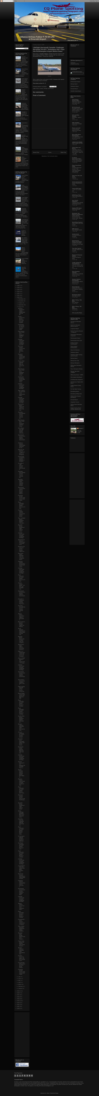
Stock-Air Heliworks (75, 350)
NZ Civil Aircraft (76, 107)
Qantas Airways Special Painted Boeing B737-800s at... (21, 773)
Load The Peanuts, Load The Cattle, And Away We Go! (77, 266)
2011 (18, 1006)
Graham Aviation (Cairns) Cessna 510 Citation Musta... (21, 513)
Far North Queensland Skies (76, 158)
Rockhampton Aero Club (76, 340)
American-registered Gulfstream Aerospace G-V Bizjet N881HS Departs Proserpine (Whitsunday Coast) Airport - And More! (22, 212)
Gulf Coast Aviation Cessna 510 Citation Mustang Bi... (21, 349)
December (20, 298)
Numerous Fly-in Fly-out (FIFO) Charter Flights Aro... (21, 549)
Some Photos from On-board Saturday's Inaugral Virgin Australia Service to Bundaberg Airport (22, 72)
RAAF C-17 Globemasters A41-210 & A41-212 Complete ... (21, 654)
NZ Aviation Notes (76, 294)
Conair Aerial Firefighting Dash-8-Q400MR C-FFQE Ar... (21, 459)
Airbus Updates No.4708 (77, 143)
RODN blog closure (76, 209)
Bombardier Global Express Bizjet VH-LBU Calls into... (21, 749)
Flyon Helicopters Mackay (76, 368)
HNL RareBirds (75, 122)
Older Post (63, 152)
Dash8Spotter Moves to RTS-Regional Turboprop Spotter (77, 289)
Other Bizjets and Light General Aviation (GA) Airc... (21, 430)
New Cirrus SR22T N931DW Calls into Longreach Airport (21, 556)
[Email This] (50, 86)
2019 (18, 990)
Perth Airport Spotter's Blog (75, 100)
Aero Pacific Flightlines (75, 201)
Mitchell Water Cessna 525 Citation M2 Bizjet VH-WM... (21, 696)
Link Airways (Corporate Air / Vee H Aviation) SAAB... (21, 327)
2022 (18, 293)
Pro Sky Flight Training (76, 389)
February (20, 986)
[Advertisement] (49, 139)
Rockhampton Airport (75, 81)
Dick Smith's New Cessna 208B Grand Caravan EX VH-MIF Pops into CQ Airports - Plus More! (22, 241)
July (19, 976)
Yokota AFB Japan (76, 188)
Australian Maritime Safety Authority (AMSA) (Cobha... (20, 482)
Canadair (41, 88)
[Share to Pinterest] (55, 86)
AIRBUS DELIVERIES (77, 142)
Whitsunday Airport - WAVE (77, 374)
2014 (18, 1000)
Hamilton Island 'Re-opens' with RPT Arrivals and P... (21, 958)
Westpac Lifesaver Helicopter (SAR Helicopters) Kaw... (21, 727)
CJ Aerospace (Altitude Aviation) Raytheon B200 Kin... (21, 839)
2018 (18, 992)
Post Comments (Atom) (52, 156)
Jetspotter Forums (75, 402)
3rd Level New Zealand (75, 115)
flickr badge (79, 71)
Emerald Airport (74, 88)
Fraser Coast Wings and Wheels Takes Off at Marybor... (21, 943)
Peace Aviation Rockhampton (74, 347)
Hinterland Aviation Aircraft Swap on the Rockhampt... (21, 798)
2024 (18, 289)
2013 (18, 1002)
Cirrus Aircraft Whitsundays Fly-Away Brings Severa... (21, 965)
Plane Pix (74, 177)
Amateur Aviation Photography (76, 280)
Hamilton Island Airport (76, 91)
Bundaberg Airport (75, 391)
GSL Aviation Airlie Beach (76, 377)
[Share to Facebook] (54, 86)
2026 (18, 285)
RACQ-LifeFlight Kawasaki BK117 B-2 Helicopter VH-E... (21, 814)
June (19, 978)
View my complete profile (79, 431)
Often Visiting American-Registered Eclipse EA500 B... (21, 929)
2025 (18, 287)
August (20, 306)
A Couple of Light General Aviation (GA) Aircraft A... (21, 466)
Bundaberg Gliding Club (76, 393)
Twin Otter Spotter (76, 248)
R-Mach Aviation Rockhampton (74, 343)
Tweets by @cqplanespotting (75, 63)
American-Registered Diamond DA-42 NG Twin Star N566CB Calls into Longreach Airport (22, 106)
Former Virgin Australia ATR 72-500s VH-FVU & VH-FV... (21, 364)
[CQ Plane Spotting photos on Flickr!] (77, 73)
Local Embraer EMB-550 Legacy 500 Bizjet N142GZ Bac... (21, 868)
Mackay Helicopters (75, 363)
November (20, 300)
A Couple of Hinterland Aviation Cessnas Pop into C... (21, 601)
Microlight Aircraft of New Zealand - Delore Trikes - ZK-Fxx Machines (77, 109)
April (19, 982)
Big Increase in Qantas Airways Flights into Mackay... (21, 624)
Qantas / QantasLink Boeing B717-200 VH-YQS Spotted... (21, 319)
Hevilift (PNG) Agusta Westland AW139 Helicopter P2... (21, 719)
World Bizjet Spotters (77, 222)
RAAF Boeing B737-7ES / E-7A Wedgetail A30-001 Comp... (21, 334)
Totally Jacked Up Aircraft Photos (76, 263)
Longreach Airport (75, 328)
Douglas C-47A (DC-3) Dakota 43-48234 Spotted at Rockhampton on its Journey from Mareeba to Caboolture (22, 116)
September (21, 304)
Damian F (81, 428)
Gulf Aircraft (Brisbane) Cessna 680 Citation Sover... (21, 379)
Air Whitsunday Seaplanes (77, 379)
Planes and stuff (76, 128)
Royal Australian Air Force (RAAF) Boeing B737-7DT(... (21, 830)
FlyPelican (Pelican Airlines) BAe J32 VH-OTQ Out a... (21, 883)
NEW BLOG (74, 308)
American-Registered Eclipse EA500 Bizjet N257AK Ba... (21, 311)
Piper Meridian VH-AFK (77, 230)
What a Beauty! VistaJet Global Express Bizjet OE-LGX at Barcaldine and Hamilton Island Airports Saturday (22, 252)
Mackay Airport (74, 84)
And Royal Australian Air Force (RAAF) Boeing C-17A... (21, 846)
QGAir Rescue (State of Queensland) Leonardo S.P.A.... (21, 542)
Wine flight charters (76, 295)
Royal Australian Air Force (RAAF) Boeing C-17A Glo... (21, 703)
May (19, 980)
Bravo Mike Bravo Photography (76, 135)
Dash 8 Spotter (76, 286)
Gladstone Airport (75, 86)
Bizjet (37, 88)
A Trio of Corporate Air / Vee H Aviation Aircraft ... (21, 735)
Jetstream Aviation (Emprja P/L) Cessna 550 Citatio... (21, 564)
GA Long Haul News (77, 312)
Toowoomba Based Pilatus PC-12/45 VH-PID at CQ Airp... (21, 407)
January (20, 988)
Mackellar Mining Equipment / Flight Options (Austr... (21, 528)
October (20, 302)
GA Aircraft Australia (77, 182)
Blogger (56, 1093)
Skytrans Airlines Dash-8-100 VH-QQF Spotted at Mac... (21, 782)
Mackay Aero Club (75, 360)
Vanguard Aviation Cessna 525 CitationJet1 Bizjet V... (21, 356)
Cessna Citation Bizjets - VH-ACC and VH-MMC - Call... (21, 586)
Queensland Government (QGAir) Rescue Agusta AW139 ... (21, 490)
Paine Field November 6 (77, 196)
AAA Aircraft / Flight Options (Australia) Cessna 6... (21, 647)
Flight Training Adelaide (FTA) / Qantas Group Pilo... (21, 689)
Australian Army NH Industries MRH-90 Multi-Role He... (21, 822)
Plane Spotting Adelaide (76, 272)
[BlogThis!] (51, 86)
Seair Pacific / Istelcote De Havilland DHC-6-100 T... (21, 682)
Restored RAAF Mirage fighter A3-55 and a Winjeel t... (21, 936)
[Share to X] (53, 86)
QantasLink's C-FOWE (77, 123)
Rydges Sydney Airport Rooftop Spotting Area (76, 408)
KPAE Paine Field (76, 195)
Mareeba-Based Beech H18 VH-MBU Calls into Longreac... (21, 639)
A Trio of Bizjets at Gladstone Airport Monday (24, 233)
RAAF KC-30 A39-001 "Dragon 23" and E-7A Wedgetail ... (21, 452)
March (20, 984)
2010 (18, 1008)
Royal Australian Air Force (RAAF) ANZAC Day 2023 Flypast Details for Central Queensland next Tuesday (22, 151)
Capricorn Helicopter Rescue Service (75, 325)
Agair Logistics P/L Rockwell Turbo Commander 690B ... (21, 393)
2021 (18, 295)
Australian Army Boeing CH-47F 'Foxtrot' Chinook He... (21, 415)
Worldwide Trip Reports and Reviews (77, 214)
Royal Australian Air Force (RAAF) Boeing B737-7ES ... (21, 790)
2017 (18, 994)
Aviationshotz (75, 234)
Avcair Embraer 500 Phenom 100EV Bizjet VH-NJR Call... (21, 631)
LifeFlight (45, 88)
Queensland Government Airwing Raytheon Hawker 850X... (21, 891)
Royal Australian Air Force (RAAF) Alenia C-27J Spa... (21, 505)
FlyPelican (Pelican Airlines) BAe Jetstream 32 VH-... (21, 445)
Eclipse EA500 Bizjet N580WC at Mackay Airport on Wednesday (22, 261)
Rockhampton (51, 88)
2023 (18, 291)
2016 (18, 996)
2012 (18, 1004)
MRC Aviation (75, 228)
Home (49, 152)
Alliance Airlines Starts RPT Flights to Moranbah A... (21, 616)
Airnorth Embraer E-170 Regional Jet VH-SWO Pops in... (21, 764)
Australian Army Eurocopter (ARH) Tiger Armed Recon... (21, 742)
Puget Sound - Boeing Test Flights (77, 241)
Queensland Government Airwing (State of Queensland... (21, 438)
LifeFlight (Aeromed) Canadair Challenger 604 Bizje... (21, 342)
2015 (18, 998)
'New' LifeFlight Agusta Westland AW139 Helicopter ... (21, 520)
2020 (18, 297)
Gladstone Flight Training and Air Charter (76, 355)
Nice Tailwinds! (75, 302)
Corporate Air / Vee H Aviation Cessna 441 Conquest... (21, 922)
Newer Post (36, 152)
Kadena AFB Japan (77, 208)
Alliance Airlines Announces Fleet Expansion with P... (21, 906)
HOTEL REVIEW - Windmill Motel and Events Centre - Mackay (77, 217)
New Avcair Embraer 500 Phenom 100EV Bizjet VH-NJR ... (21, 876)
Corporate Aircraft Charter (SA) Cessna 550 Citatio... (21, 498)
